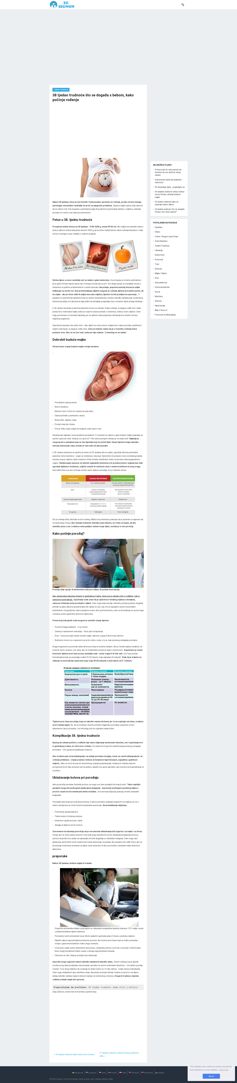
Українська (79, 1073)
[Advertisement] (118, 27)
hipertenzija (160, 305)
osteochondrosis (162, 287)
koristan (158, 269)
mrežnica (159, 296)
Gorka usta (159, 255)
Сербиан (161, 1073)
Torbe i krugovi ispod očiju (166, 236)
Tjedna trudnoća (61, 90)
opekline (158, 227)
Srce (157, 278)
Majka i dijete (161, 273)
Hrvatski (114, 1073)
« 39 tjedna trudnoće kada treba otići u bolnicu (74, 1054)
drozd (157, 292)
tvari (157, 264)
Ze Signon (58, 1079)
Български (92, 1073)
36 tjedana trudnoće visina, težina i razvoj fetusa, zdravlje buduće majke (170, 194)
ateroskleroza (161, 282)
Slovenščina (148, 1073)
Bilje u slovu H (161, 310)
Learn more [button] (224, 1070)
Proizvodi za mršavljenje (165, 315)
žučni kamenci (161, 241)
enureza (158, 301)
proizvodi (159, 259)
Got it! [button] (211, 1076)
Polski (124, 1073)
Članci (157, 232)
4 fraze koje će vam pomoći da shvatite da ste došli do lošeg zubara (168, 172)
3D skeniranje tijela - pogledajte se (170, 187)
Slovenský (135, 1073)
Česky (103, 1073)
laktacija (159, 250)
